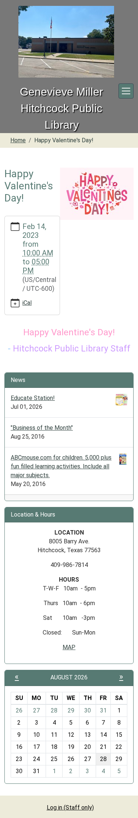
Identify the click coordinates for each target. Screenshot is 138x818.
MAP (69, 647)
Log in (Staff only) (70, 807)
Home (18, 140)
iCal (27, 302)
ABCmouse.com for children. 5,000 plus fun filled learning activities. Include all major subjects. (61, 466)
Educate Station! (33, 397)
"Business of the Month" (42, 427)
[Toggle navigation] (126, 91)
